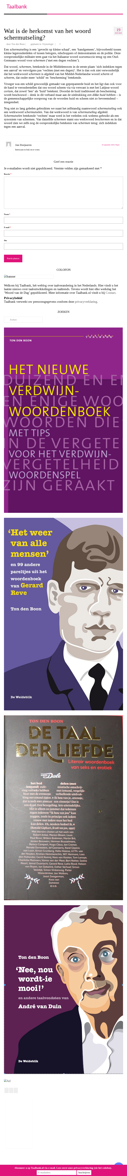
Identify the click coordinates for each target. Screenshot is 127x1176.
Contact (110, 292)
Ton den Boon (18, 44)
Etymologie (47, 44)
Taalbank (16, 6)
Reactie (7, 174)
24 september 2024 (108, 145)
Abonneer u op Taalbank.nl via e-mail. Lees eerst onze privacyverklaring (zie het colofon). (63, 1168)
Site (5, 240)
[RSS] (16, 1090)
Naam (7, 214)
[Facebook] (6, 1090)
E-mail (7, 227)
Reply (118, 145)
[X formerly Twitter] (11, 1090)
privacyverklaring (86, 301)
